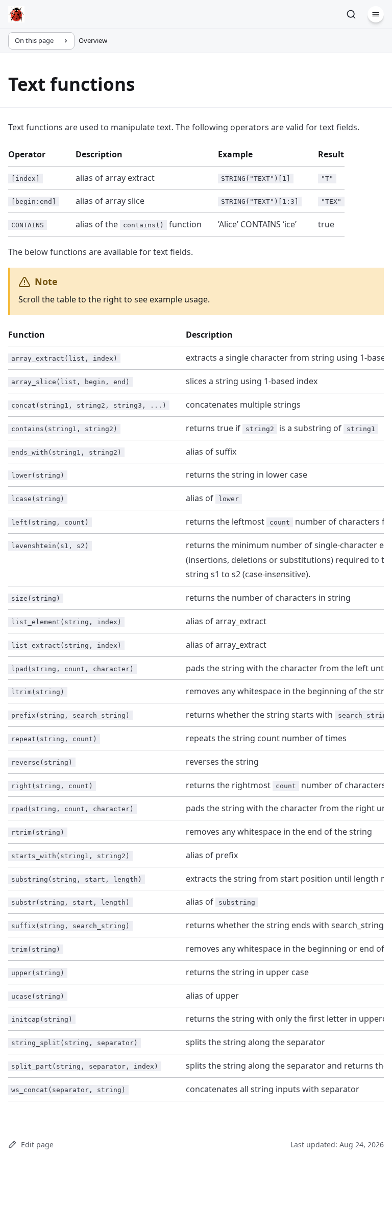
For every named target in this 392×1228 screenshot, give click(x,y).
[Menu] (376, 14)
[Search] (351, 14)
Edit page (37, 1144)
